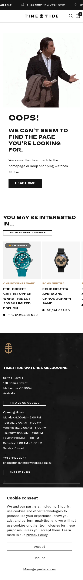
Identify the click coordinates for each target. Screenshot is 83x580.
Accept (39, 546)
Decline (39, 558)
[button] (25, 183)
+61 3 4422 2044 (14, 457)
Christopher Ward (19, 283)
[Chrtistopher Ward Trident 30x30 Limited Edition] (22, 260)
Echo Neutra (53, 283)
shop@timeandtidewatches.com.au (27, 462)
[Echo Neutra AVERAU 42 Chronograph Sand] (61, 260)
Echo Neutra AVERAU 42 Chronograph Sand (56, 296)
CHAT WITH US (20, 472)
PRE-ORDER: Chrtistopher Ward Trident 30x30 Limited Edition (17, 298)
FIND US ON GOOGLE (24, 403)
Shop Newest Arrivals (28, 232)
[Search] (70, 16)
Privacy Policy (37, 535)
